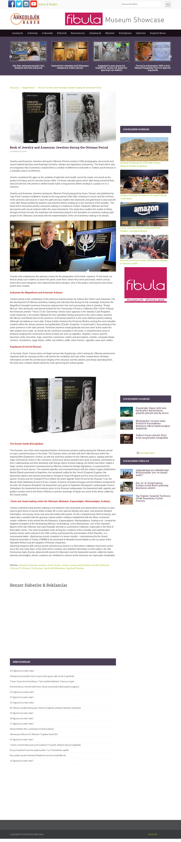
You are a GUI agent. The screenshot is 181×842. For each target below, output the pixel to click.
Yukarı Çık (152, 834)
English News (158, 33)
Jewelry (65, 565)
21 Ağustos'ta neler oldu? (22, 697)
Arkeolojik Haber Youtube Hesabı (33, 3)
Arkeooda (47, 33)
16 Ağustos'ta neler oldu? (22, 739)
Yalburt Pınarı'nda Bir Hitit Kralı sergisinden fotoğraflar (152, 436)
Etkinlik (62, 33)
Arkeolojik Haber (36, 834)
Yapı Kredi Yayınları (75, 568)
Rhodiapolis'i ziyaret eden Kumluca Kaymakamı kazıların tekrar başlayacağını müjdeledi (153, 424)
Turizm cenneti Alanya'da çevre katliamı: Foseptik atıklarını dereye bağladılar (45, 744)
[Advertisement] (63, 620)
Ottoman (25, 568)
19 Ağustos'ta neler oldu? (22, 713)
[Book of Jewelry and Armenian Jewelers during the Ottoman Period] (63, 117)
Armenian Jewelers (38, 565)
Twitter (19, 3)
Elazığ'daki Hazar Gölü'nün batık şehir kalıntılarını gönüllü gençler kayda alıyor (152, 410)
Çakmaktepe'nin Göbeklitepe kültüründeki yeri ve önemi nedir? (152, 473)
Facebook (11, 3)
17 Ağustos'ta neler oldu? (22, 723)
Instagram (26, 3)
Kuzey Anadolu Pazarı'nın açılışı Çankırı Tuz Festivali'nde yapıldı (39, 750)
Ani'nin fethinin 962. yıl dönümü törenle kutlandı (32, 728)
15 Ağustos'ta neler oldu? (22, 760)
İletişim (53, 4)
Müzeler (110, 33)
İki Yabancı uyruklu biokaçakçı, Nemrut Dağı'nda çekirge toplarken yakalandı (45, 707)
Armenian (23, 565)
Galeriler (141, 33)
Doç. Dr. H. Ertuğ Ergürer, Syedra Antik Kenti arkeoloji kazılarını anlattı (152, 485)
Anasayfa (17, 33)
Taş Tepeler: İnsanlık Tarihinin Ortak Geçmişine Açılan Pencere (153, 498)
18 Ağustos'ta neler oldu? (22, 718)
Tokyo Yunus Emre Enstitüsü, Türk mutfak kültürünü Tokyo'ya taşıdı (42, 681)
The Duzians (37, 568)
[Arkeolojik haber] (25, 18)
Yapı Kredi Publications (54, 568)
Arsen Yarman (54, 565)
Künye (42, 4)
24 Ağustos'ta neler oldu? (22, 670)
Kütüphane (125, 33)
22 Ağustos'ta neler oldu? (22, 692)
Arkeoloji (32, 33)
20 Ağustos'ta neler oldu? (22, 702)
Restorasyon (78, 33)
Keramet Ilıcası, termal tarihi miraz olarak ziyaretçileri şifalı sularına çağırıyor (44, 686)
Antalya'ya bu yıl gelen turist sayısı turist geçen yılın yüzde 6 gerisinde (42, 676)
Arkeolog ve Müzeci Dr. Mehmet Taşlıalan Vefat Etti (34, 734)
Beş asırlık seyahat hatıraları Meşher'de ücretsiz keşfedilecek (38, 755)
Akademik (95, 33)
